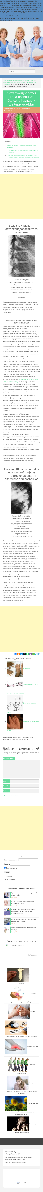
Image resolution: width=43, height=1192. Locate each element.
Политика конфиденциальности (16, 1162)
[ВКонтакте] (16, 654)
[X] (24, 654)
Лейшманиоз (32, 955)
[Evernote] (27, 654)
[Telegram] (39, 654)
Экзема (32, 1011)
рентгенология (14, 739)
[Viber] (30, 654)
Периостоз (26, 668)
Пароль (7, 864)
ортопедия (6, 739)
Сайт (5, 791)
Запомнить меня (12, 868)
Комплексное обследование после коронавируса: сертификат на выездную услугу (23, 911)
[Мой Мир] (21, 654)
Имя (5, 781)
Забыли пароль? (10, 880)
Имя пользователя (11, 860)
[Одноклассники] (18, 654)
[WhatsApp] (33, 654)
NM (29, 108)
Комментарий (8, 758)
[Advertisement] (21, 196)
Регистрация (9, 876)
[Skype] (36, 654)
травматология (23, 739)
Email (5, 786)
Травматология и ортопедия (20, 737)
